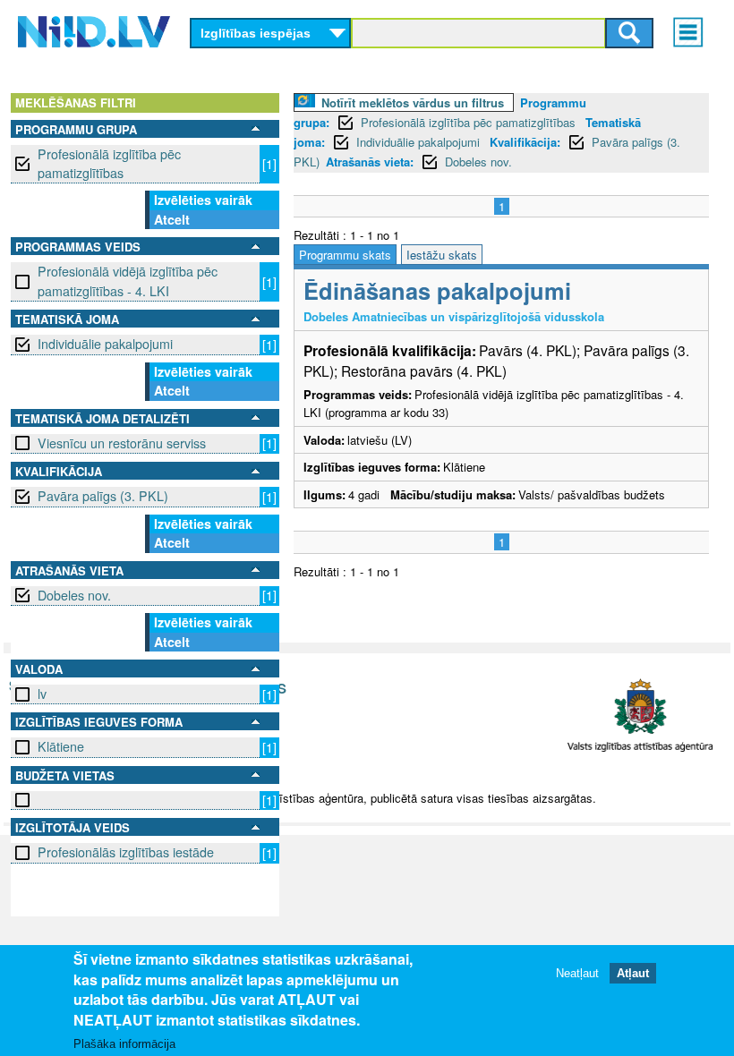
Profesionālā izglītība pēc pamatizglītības (109, 163)
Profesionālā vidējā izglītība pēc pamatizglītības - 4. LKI (128, 280)
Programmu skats (345, 254)
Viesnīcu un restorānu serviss (122, 443)
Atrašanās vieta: (370, 161)
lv (42, 694)
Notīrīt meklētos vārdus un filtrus (412, 102)
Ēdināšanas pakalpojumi (437, 290)
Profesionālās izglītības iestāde (126, 852)
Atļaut (633, 973)
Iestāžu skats (441, 254)
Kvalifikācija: (525, 141)
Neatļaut (577, 973)
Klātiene (61, 746)
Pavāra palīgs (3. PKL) (103, 496)
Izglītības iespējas (256, 33)
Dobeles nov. (74, 595)
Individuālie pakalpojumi (105, 344)
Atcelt (172, 219)
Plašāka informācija (124, 1044)
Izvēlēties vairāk (203, 200)
